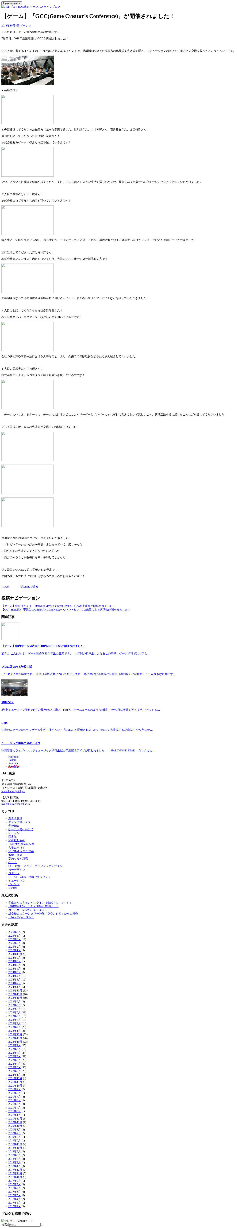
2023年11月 (15, 994)
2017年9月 (14, 1180)
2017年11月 (15, 1173)
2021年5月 (14, 1103)
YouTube (13, 763)
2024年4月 (14, 975)
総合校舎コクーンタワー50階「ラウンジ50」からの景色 (43, 913)
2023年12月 (15, 990)
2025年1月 (14, 950)
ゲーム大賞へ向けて (20, 829)
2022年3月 (14, 1067)
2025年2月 (14, 946)
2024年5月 (14, 972)
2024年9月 (14, 957)
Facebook (13, 756)
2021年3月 (14, 1111)
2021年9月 (14, 1089)
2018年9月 (14, 1151)
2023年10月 (15, 997)
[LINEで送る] (29, 586)
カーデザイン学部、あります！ (27, 909)
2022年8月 (14, 1049)
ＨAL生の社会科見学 (21, 844)
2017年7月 (14, 1188)
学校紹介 (14, 825)
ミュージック (16, 880)
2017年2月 (14, 1206)
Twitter (12, 759)
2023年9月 (14, 1001)
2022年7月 (14, 1052)
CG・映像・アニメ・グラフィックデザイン (35, 865)
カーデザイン (16, 869)
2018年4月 (14, 1158)
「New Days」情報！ (21, 917)
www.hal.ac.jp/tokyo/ (13, 791)
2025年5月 (14, 935)
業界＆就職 (15, 818)
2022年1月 (14, 1074)
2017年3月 (14, 1202)
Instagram (13, 766)
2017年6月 (14, 1191)
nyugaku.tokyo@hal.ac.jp (15, 803)
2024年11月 (15, 953)
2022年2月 (14, 1070)
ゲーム (12, 862)
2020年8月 (14, 1129)
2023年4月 (14, 1019)
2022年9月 (14, 1045)
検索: (4, 1224)
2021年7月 (14, 1096)
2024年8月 (14, 961)
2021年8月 (14, 1092)
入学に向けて (16, 847)
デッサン (14, 833)
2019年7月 (14, 1136)
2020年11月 (15, 1122)
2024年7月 (14, 964)
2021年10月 (15, 1085)
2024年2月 (14, 983)
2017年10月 (15, 1177)
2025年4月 (14, 939)
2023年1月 (14, 1030)
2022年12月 (15, 1034)
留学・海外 (15, 855)
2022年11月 (15, 1038)
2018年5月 (14, 1155)
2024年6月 (14, 968)
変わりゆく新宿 (18, 858)
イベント (25, 25)
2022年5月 (14, 1060)
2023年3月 (14, 1023)
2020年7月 (14, 1133)
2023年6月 (14, 1012)
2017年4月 (14, 1199)
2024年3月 (14, 979)
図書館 (12, 836)
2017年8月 (14, 1184)
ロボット (14, 873)
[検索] (42, 1225)
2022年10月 (15, 1041)
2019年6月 (14, 1140)
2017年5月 (14, 1195)
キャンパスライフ (19, 822)
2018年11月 (15, 1144)
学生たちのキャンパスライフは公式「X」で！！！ (40, 902)
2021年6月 (14, 1100)
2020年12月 (15, 1118)
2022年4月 (14, 1063)
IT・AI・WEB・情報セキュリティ (29, 876)
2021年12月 (15, 1078)
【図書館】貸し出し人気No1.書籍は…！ (33, 906)
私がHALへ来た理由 (21, 851)
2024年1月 (14, 986)
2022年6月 (14, 1056)
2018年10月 (15, 1147)
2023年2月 (14, 1027)
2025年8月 (14, 931)
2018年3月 (14, 1162)
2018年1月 (14, 1166)
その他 (12, 887)
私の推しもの (16, 840)
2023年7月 (14, 1008)
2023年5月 (14, 1016)
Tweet (5, 586)
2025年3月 (14, 942)
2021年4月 (14, 1107)
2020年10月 (15, 1125)
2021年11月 (15, 1081)
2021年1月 (14, 1114)
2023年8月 (14, 1005)
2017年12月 (15, 1169)
